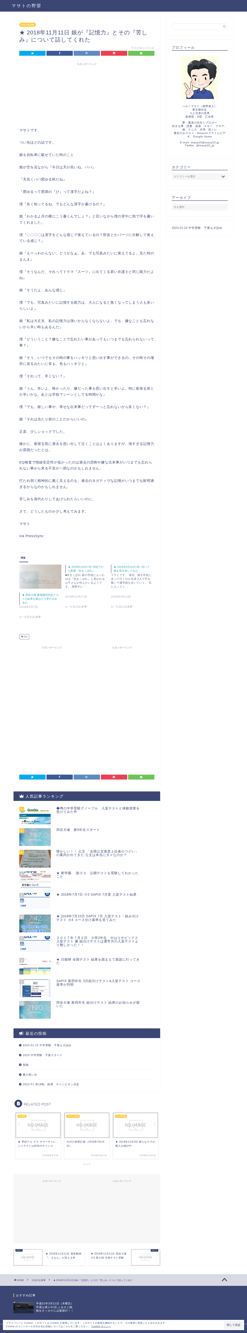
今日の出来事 (27, 25)
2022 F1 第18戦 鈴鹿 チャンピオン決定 (51, 1084)
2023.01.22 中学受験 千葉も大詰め (47, 1045)
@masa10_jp (205, 145)
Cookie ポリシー (101, 1326)
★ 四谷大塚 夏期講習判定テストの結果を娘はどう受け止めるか (40, 598)
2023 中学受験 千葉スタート (43, 1055)
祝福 (26, 1064)
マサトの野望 (26, 5)
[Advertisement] (86, 94)
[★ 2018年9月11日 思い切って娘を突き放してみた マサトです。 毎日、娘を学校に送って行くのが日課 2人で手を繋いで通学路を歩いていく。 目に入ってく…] (134, 590)
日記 (25, 637)
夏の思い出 (30, 1074)
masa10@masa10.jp (205, 142)
